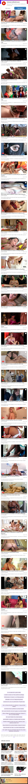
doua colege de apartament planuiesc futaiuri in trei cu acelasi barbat (14, 714)
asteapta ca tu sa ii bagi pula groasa (14, 699)
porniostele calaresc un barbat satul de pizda (14, 719)
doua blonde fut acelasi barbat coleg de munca (14, 725)
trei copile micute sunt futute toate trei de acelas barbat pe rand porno (14, 730)
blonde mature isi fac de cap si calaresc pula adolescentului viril (14, 722)
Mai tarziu (8, 8)
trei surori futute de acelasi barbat (14, 717)
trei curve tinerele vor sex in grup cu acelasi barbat (14, 711)
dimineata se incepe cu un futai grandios (14, 697)
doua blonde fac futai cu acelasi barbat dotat (14, 727)
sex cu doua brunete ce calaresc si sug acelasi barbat (14, 706)
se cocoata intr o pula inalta (14, 692)
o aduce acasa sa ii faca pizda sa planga (14, 694)
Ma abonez (20, 8)
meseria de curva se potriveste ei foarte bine (14, 701)
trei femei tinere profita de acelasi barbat (14, 708)
